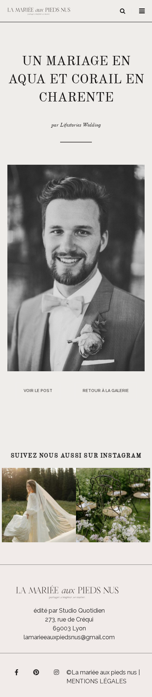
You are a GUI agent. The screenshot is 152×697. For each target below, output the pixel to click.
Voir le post (38, 390)
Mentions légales (96, 681)
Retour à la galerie (106, 390)
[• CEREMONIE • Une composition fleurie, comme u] (113, 505)
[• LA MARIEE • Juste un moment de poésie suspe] (39, 505)
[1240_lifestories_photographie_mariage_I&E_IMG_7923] (76, 267)
